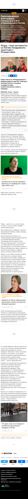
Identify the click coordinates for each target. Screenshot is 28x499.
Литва (7, 437)
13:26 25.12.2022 (5, 55)
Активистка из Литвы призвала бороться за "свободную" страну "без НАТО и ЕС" (14, 183)
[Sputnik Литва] (4, 11)
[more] (25, 130)
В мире (2, 457)
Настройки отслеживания (15, 482)
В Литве (3, 437)
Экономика (24, 457)
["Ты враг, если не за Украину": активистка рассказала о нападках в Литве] (14, 412)
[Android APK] (5, 486)
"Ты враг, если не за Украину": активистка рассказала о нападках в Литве (13, 426)
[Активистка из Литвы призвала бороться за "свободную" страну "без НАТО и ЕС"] (14, 165)
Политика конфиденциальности (8, 472)
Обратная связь (4, 482)
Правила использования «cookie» (9, 476)
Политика (9, 457)
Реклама (8, 470)
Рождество (18, 437)
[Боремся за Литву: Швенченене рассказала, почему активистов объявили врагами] (14, 283)
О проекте (3, 470)
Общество (13, 437)
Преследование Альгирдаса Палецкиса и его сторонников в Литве (12, 177)
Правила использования (6, 474)
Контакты (13, 470)
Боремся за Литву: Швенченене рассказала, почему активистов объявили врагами (14, 302)
